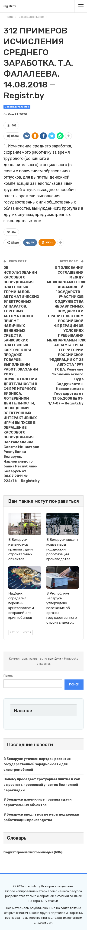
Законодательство (17, 106)
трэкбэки (55, 658)
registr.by (9, 6)
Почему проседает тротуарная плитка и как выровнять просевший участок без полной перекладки (41, 784)
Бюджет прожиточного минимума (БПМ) (32, 852)
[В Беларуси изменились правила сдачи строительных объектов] (24, 524)
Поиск (8, 675)
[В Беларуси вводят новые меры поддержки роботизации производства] (62, 524)
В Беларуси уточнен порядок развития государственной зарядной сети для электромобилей (37, 764)
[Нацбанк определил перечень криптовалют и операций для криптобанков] (24, 577)
